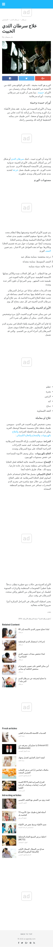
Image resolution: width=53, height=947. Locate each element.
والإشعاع (36, 435)
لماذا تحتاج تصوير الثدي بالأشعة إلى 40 (33, 629)
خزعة (15, 170)
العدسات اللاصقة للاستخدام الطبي (32, 733)
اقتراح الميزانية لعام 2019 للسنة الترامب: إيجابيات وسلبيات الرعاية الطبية (32, 785)
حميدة (41, 92)
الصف (48, 250)
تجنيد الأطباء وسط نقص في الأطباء (32, 824)
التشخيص (5, 20)
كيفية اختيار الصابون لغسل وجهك (31, 757)
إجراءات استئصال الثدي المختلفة (31, 641)
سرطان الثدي (14, 20)
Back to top (26, 934)
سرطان (23, 20)
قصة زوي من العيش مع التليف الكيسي (34, 800)
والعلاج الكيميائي (24, 435)
